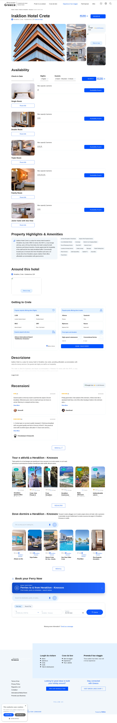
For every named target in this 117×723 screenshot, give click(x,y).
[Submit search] (54, 525)
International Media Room (19, 693)
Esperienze (67, 660)
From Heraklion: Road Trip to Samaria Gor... (50, 495)
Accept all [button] (8, 714)
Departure (67, 611)
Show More (17, 405)
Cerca (96, 612)
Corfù (43, 665)
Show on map (96, 43)
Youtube (60, 706)
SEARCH (90, 79)
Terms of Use (15, 681)
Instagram (53, 706)
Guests (57, 76)
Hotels (16, 9)
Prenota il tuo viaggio (93, 656)
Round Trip (28, 606)
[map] (101, 3)
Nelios (103, 712)
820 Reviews (100, 28)
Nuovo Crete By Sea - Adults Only (51, 559)
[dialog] (14, 712)
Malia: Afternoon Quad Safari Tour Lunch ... (81, 495)
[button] (14, 719)
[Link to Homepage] (10, 7)
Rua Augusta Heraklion (97, 558)
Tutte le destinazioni (48, 667)
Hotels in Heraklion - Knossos (26, 9)
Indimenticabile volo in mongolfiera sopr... (98, 495)
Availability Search (95, 90)
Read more (12, 711)
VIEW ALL (57, 448)
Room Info (23, 105)
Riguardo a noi (15, 687)
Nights (43, 76)
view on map (39, 19)
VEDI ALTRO (58, 505)
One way (18, 606)
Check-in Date (17, 76)
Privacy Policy (15, 684)
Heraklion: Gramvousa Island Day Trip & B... (66, 495)
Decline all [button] (20, 714)
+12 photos (96, 56)
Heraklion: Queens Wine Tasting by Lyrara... (18, 495)
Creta (43, 663)
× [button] (25, 705)
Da (16, 611)
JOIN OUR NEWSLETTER (57, 688)
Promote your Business (18, 695)
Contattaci (14, 690)
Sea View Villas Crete (66, 558)
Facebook (50, 706)
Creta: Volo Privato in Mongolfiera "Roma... (33, 495)
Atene (43, 658)
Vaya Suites (33, 557)
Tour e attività (68, 663)
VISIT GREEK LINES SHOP (93, 688)
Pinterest (63, 706)
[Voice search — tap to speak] (50, 525)
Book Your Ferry (82, 346)
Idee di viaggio (68, 658)
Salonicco (45, 660)
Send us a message (67, 626)
